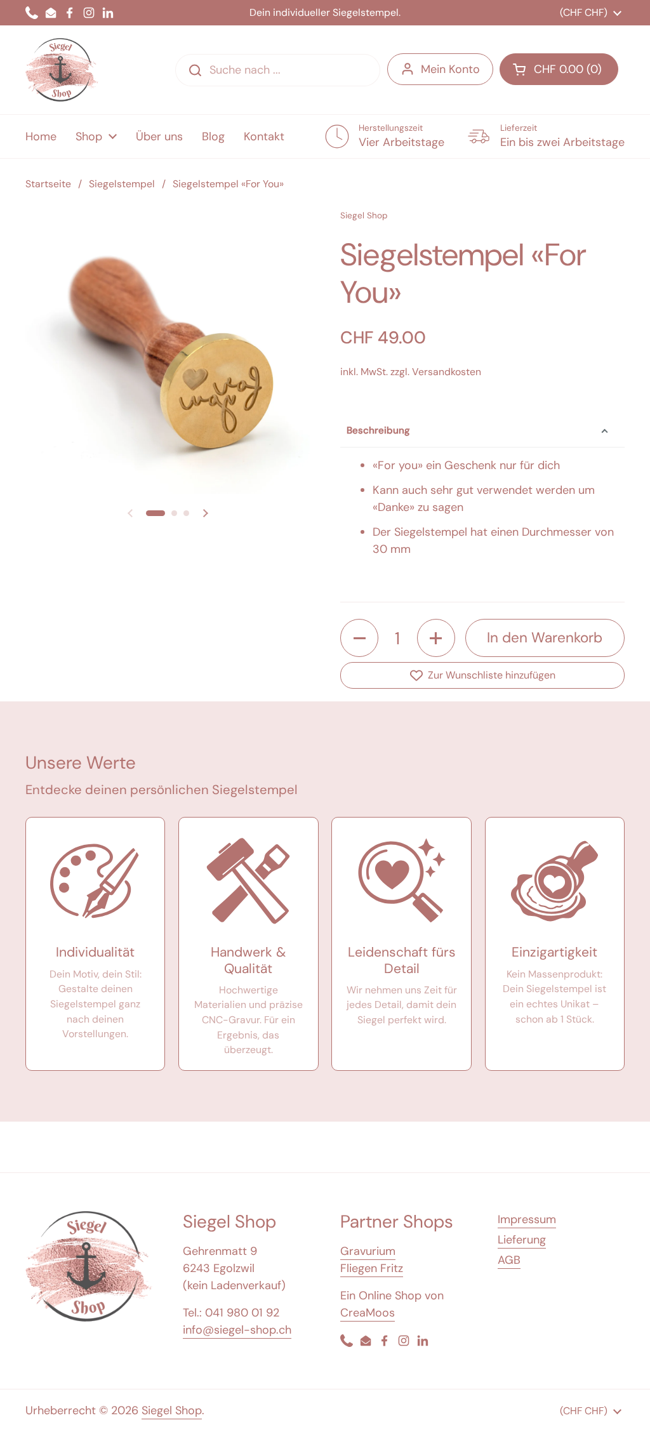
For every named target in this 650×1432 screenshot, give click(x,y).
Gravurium (367, 1251)
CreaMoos (367, 1312)
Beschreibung (378, 430)
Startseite (48, 183)
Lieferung (522, 1239)
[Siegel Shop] (61, 70)
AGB (509, 1260)
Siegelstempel (122, 183)
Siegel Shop (172, 1410)
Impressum (527, 1219)
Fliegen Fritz (371, 1268)
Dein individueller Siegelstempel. (325, 13)
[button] (155, 513)
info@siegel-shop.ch (237, 1329)
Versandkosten (446, 371)
